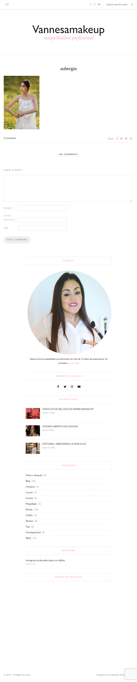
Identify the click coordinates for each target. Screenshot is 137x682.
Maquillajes (31, 504)
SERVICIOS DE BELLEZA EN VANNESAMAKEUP (67, 409)
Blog (28, 481)
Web (6, 228)
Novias (29, 510)
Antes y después (34, 475)
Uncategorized (33, 532)
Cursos (29, 492)
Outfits (29, 515)
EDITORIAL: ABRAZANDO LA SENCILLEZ (64, 444)
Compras (30, 487)
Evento (29, 498)
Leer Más (74, 363)
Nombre (9, 208)
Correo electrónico (10, 218)
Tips (28, 527)
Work (28, 538)
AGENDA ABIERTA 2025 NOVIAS (60, 426)
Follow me (31, 564)
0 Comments (10, 138)
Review (29, 521)
